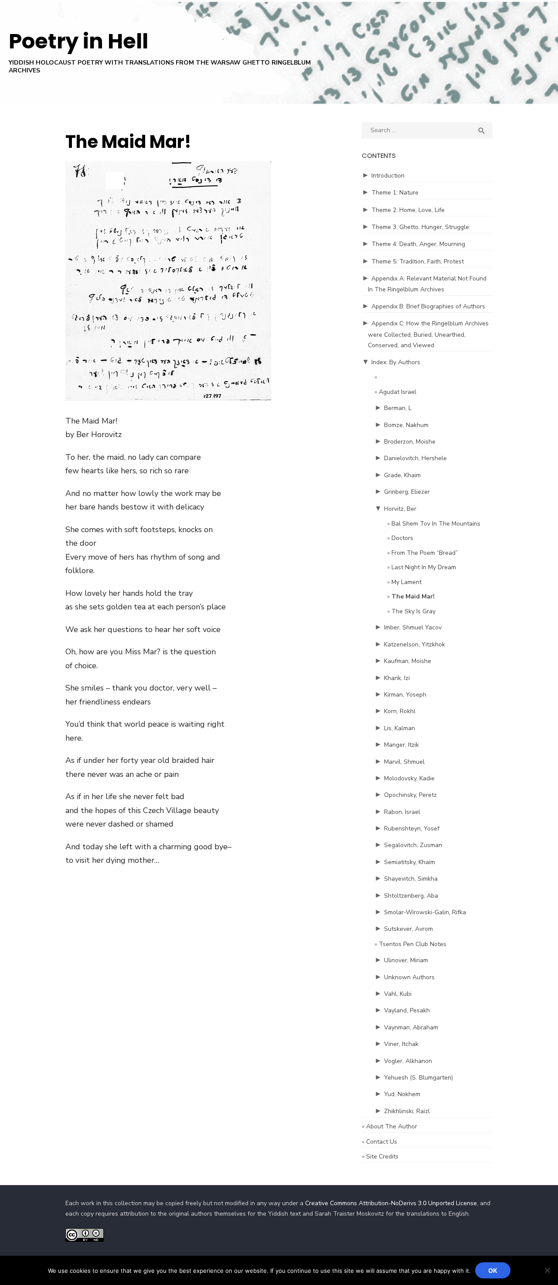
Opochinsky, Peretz (410, 795)
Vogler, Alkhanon (408, 1061)
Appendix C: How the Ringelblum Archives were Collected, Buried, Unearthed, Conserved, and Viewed (428, 334)
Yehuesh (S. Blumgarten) (418, 1077)
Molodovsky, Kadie (409, 778)
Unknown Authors (409, 977)
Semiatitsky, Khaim (409, 862)
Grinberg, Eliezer (407, 492)
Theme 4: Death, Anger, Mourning (418, 244)
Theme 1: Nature (394, 192)
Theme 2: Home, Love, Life (408, 210)
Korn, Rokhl (399, 711)
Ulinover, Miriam (406, 960)
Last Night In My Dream (423, 567)
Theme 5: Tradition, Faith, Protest (417, 261)
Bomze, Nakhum (406, 425)
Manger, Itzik (401, 745)
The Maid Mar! (413, 596)
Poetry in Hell (78, 41)
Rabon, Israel (402, 812)
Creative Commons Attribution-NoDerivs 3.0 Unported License (391, 1203)
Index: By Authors (395, 362)
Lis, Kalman (399, 728)
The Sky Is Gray (413, 611)
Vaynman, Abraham (411, 1027)
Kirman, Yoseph (405, 694)
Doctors (402, 538)
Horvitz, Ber (400, 509)
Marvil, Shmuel (404, 762)
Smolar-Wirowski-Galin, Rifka (425, 912)
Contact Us (381, 1142)
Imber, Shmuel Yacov (413, 627)
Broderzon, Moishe (410, 441)
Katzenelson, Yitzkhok (414, 644)
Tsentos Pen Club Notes (412, 944)
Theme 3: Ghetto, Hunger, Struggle (420, 227)
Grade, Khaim (402, 475)
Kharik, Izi (397, 678)
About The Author (391, 1126)
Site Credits (382, 1156)
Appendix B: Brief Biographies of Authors (428, 306)
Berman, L (398, 408)
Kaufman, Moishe (407, 661)
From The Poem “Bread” (424, 553)
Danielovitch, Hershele (415, 458)
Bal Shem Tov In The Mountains (435, 523)
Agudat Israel (397, 392)
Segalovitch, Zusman (413, 845)
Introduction (388, 175)
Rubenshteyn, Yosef (411, 828)
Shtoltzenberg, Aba (411, 896)
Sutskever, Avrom (408, 929)
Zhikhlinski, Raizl (407, 1111)
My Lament (406, 582)
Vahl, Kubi (398, 994)
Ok (492, 1270)
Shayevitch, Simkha (411, 879)
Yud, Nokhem (402, 1094)
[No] (547, 1270)
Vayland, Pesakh (407, 1010)
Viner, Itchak (401, 1044)
